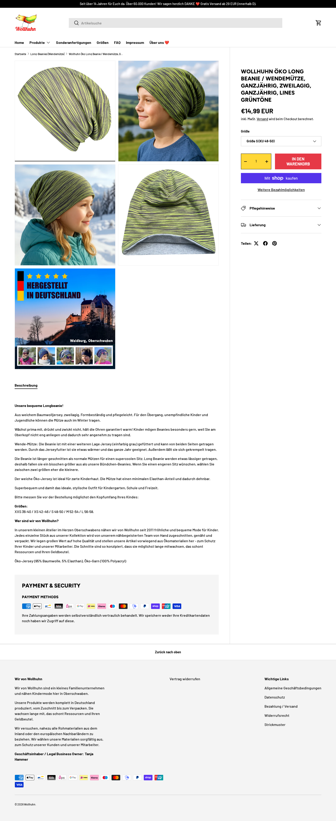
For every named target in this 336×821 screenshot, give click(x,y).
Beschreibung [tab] (26, 385)
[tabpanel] (117, 479)
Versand (262, 119)
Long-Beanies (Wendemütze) (47, 54)
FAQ (117, 42)
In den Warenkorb (298, 161)
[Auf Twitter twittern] (256, 243)
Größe (245, 131)
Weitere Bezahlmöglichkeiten (281, 189)
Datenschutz (274, 697)
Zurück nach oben (168, 652)
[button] (319, 23)
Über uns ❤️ (159, 42)
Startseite (20, 54)
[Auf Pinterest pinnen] (274, 243)
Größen (103, 42)
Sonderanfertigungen (73, 42)
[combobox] (175, 23)
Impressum (135, 42)
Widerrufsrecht (276, 715)
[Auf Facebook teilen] (265, 243)
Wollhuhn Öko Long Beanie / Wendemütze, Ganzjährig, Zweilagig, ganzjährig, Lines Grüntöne (96, 54)
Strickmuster (274, 724)
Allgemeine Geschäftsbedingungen (292, 688)
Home (19, 42)
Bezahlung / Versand (281, 706)
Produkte (37, 42)
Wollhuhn (29, 804)
